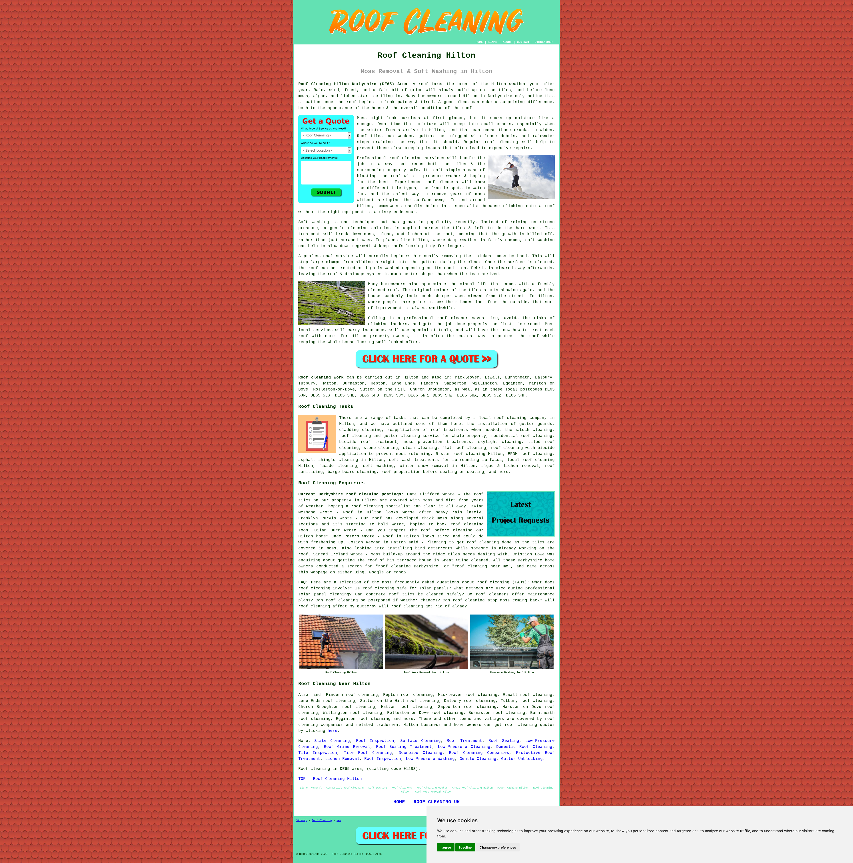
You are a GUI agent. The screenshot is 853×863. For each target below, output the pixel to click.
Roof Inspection (375, 741)
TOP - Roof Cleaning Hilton (330, 779)
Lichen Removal (342, 759)
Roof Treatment (464, 741)
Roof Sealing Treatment (404, 747)
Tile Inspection (317, 753)
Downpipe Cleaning (420, 753)
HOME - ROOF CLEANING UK (426, 802)
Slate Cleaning (332, 741)
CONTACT (523, 42)
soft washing (378, 466)
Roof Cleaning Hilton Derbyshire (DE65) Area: (354, 84)
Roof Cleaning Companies (479, 753)
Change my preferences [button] (498, 847)
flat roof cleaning (464, 448)
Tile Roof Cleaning (368, 753)
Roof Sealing (503, 741)
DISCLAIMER (543, 42)
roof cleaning (493, 582)
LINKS (492, 42)
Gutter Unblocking (522, 759)
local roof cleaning (531, 460)
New (339, 820)
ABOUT (507, 42)
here (332, 731)
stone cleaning (381, 448)
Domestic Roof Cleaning (524, 747)
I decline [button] (465, 847)
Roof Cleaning (322, 820)
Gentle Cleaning (478, 759)
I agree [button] (446, 847)
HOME (479, 42)
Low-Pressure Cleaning (464, 747)
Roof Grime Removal (347, 747)
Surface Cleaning (420, 741)
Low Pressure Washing (430, 759)
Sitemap (301, 820)
